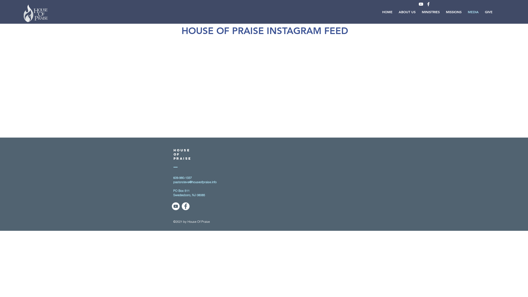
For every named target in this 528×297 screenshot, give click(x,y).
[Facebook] (186, 206)
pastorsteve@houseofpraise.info (195, 182)
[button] (407, 12)
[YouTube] (176, 206)
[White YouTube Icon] (421, 4)
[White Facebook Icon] (428, 4)
